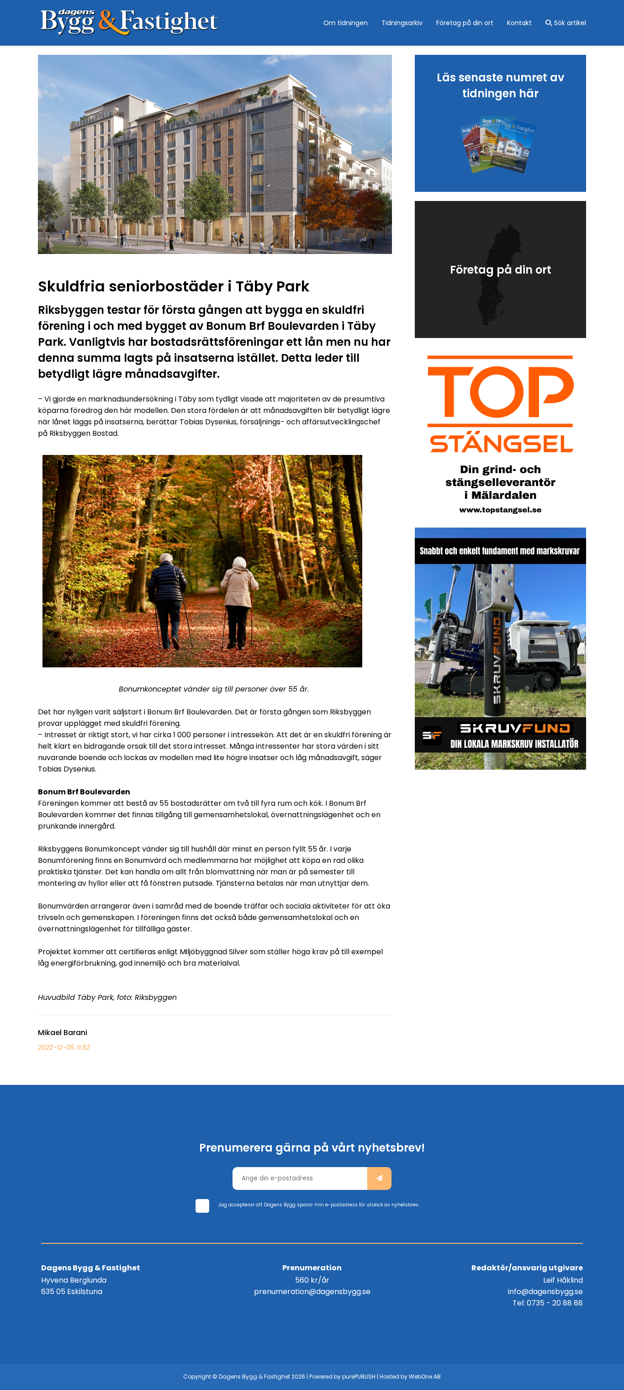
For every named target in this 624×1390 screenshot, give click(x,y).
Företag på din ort (464, 22)
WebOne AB (425, 1376)
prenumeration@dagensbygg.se (312, 1291)
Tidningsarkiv (402, 22)
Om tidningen (345, 22)
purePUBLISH (358, 1376)
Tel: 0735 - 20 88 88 (548, 1303)
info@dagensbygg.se (545, 1291)
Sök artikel (570, 22)
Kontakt (519, 22)
